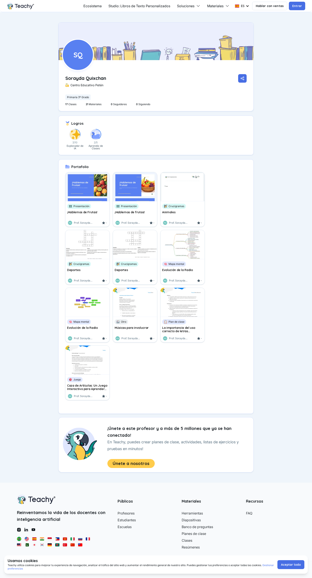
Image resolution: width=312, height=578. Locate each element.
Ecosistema (92, 6)
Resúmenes (191, 547)
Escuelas (125, 527)
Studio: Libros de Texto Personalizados (139, 6)
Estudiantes (127, 520)
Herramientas (192, 513)
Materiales (215, 6)
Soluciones (185, 6)
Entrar (297, 6)
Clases (187, 540)
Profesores (126, 513)
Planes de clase (194, 533)
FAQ (249, 513)
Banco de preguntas (197, 527)
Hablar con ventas (270, 6)
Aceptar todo (291, 565)
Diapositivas (191, 520)
